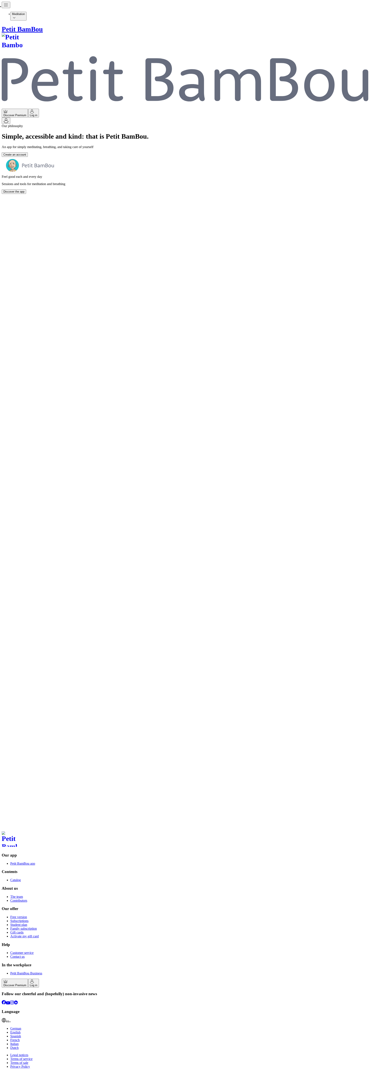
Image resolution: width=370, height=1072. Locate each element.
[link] (185, 1020)
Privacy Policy (20, 1066)
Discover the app (13, 191)
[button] (185, 659)
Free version (18, 917)
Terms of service (21, 1059)
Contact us (17, 956)
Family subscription (23, 928)
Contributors (18, 900)
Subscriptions (19, 921)
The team (16, 896)
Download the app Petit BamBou (23, 824)
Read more (10, 372)
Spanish (15, 1036)
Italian (14, 1044)
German (15, 1028)
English (15, 1032)
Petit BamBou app (22, 863)
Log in (33, 115)
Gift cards (17, 932)
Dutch (14, 1048)
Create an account (14, 154)
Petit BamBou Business (26, 973)
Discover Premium (14, 115)
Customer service (22, 953)
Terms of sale (19, 1063)
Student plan (18, 924)
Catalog (15, 880)
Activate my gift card (24, 936)
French (15, 1040)
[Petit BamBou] (185, 839)
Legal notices (19, 1055)
